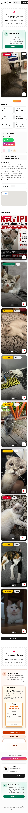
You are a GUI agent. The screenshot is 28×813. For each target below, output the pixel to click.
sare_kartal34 (10, 144)
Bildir (11, 101)
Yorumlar (18, 101)
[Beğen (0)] (23, 94)
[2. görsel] (14, 398)
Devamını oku (5, 179)
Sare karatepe (7, 136)
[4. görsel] (16, 351)
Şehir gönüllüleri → (14, 745)
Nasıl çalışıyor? (14, 741)
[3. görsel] (15, 351)
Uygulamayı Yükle (15, 776)
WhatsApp (10, 140)
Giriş (10, 2)
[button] (14, 74)
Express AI (14, 806)
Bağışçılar (15, 736)
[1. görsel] (12, 351)
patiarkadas (19, 759)
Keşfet (13, 46)
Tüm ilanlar (15, 638)
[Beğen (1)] (21, 537)
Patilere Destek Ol (15, 732)
